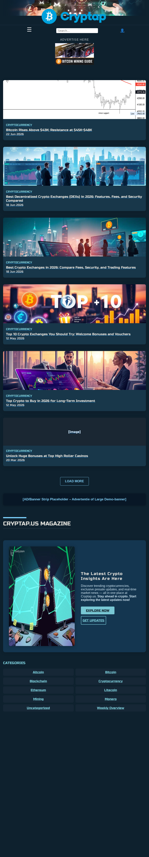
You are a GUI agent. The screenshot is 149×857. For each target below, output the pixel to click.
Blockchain (38, 681)
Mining (38, 699)
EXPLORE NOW (97, 610)
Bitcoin (110, 672)
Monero (111, 699)
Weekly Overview (110, 708)
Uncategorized (38, 708)
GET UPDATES (93, 620)
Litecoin (110, 690)
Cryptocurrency (111, 681)
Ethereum (38, 690)
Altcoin (38, 672)
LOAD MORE (74, 481)
